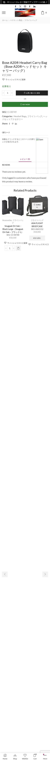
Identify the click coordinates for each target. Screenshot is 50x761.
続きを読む (37, 238)
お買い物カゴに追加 (33, 93)
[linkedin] (16, 124)
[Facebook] (16, 6)
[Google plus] (30, 6)
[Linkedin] (34, 6)
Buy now (26, 104)
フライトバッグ (30, 20)
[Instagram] (25, 6)
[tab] (25, 159)
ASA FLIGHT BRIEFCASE (37, 224)
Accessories (7, 220)
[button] (3, 2)
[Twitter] (20, 6)
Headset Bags (20, 116)
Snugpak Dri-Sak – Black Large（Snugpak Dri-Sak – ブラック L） (12, 229)
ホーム (5, 20)
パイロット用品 (16, 20)
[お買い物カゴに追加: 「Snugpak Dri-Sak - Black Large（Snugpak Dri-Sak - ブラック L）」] (18, 248)
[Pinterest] (12, 124)
